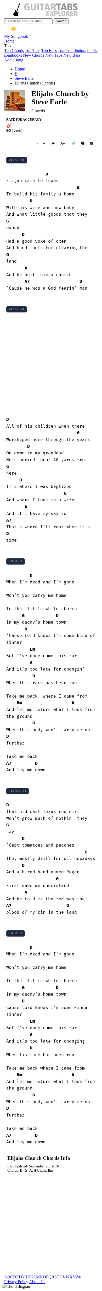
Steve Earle (24, 78)
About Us (37, 1281)
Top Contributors (72, 50)
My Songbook (16, 36)
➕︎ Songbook (19, 143)
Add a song (13, 60)
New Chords (33, 55)
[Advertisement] (51, 365)
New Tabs (53, 55)
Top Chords (14, 50)
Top (7, 46)
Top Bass (49, 50)
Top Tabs (32, 50)
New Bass (71, 55)
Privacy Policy (16, 1281)
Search (61, 21)
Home (9, 41)
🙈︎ (91, 143)
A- (53, 143)
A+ (62, 143)
